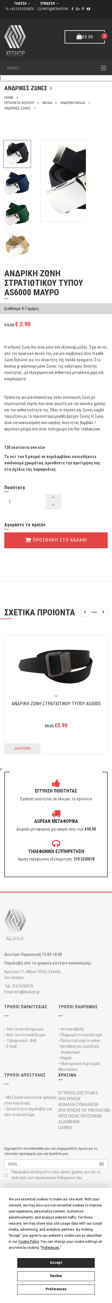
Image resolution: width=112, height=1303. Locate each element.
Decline (56, 1276)
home (8, 97)
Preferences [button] (50, 1248)
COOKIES (65, 1127)
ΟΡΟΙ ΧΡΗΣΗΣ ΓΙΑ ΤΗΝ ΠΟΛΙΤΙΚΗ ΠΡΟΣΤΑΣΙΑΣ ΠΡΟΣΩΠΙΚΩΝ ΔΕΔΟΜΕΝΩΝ (84, 1116)
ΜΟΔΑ (47, 103)
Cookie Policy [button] (28, 1242)
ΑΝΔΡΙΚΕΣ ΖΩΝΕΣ (17, 108)
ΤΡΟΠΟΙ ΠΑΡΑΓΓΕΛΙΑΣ (25, 1007)
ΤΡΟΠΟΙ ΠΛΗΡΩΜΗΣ (78, 1007)
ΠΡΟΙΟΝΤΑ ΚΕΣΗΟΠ (19, 103)
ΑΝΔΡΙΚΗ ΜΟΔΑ (73, 103)
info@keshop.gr (55, 9)
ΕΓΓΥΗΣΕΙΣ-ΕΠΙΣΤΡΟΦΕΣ (78, 1093)
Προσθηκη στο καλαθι (59, 540)
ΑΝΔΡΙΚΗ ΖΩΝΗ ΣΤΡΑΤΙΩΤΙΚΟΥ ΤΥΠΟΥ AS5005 (56, 703)
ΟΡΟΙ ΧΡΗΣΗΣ (69, 1098)
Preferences (56, 1289)
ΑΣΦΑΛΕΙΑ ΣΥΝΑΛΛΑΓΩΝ (78, 1104)
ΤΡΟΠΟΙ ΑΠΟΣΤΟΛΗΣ (25, 1075)
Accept (56, 1263)
